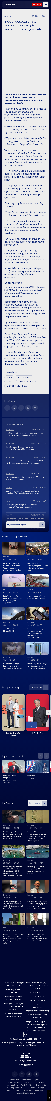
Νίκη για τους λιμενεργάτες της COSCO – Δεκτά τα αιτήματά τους (37, 566)
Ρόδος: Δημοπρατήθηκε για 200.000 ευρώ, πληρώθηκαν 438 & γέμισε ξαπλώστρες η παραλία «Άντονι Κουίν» (12, 871)
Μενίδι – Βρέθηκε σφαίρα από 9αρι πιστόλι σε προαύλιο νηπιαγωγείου (37, 666)
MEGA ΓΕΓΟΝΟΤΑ (24, 377)
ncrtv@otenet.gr (41, 1030)
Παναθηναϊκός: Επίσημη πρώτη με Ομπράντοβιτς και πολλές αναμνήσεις (20, 448)
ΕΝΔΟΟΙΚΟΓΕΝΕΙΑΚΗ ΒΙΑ (17, 386)
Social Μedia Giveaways (33, 1090)
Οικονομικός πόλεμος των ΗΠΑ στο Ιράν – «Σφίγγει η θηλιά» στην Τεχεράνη (22, 506)
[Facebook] (7, 408)
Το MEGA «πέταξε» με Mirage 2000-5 (11, 630)
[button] (45, 4)
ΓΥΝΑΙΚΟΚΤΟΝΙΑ (26, 382)
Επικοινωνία (41, 1085)
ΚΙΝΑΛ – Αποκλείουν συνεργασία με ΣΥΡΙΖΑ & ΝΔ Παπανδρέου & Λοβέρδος (12, 599)
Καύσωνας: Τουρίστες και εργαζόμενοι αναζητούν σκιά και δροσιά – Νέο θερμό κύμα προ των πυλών (13, 938)
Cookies (28, 1082)
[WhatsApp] (21, 408)
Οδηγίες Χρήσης (14, 1082)
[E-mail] (28, 408)
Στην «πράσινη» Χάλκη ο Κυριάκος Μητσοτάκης (37, 597)
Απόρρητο (49, 1095)
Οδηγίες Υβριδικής (36, 1088)
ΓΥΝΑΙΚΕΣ (11, 382)
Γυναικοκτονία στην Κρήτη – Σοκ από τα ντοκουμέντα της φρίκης (13, 666)
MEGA (9, 377)
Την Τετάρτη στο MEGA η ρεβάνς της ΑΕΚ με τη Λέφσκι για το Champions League (25, 478)
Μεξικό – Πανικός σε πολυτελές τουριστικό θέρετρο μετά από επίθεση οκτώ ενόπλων (12, 566)
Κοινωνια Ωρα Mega (13, 734)
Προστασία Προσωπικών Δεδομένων (25, 1079)
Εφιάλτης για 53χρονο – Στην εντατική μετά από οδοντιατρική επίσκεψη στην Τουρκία (25, 520)
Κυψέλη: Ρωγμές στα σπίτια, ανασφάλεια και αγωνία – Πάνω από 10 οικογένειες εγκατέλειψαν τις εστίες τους (37, 836)
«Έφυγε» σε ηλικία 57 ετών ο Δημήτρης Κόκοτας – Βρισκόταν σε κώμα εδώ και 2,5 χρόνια (37, 937)
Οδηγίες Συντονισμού (16, 1088)
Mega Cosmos (13, 1090)
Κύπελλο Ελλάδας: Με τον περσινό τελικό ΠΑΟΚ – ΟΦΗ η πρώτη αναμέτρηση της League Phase (24, 463)
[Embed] (35, 408)
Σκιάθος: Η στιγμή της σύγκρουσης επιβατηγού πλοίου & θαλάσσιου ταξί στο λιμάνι (13, 904)
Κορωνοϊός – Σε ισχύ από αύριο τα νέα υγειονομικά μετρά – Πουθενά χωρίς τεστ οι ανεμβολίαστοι (36, 633)
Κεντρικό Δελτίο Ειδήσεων (9, 776)
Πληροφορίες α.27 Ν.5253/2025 (18, 1085)
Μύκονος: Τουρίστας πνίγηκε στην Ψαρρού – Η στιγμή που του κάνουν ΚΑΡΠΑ (37, 870)
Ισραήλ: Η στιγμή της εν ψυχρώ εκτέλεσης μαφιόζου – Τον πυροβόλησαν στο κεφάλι (22, 492)
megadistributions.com (25, 1093)
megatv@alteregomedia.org (37, 1010)
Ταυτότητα (39, 1082)
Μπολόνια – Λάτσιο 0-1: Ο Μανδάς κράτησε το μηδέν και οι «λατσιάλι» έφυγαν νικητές (24, 434)
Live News (37, 733)
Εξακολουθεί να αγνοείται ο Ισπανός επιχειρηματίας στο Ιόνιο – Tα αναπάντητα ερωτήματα (37, 904)
